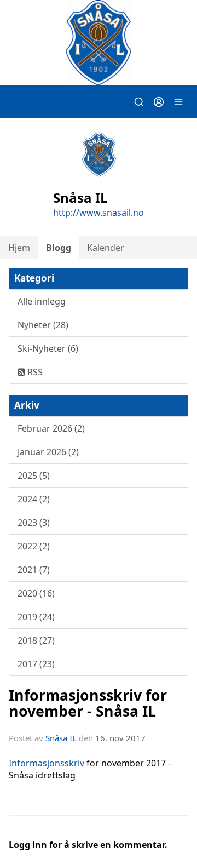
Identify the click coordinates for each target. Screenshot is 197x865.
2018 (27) (36, 640)
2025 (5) (34, 475)
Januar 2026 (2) (48, 452)
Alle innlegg (42, 301)
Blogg (58, 248)
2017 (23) (36, 664)
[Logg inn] (159, 102)
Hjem (19, 248)
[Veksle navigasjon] (178, 102)
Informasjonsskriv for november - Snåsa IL (88, 703)
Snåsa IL (61, 737)
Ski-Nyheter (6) (48, 348)
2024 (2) (34, 499)
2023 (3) (34, 523)
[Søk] (139, 102)
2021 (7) (34, 570)
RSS (34, 372)
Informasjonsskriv (46, 763)
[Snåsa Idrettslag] (98, 42)
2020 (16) (36, 593)
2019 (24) (36, 617)
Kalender (105, 248)
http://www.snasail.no (98, 213)
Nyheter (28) (43, 325)
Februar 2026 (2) (51, 428)
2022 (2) (34, 546)
